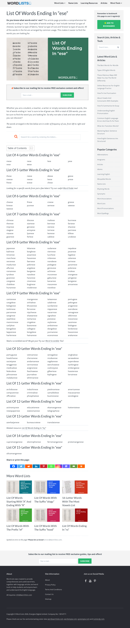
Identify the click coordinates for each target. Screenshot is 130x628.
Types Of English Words (106, 70)
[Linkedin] (36, 466)
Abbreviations (102, 154)
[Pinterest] (43, 466)
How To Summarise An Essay (108, 106)
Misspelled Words (104, 179)
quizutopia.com (83, 619)
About (47, 580)
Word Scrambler (52, 341)
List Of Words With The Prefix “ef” (17, 527)
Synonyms (101, 194)
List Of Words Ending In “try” (34, 428)
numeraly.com (98, 619)
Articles (104, 3)
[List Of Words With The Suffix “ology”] (47, 487)
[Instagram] (58, 466)
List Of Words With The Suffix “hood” (45, 527)
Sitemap (48, 599)
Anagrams (101, 159)
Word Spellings (103, 213)
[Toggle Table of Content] (30, 148)
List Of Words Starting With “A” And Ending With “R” (18, 501)
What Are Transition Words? (108, 126)
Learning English (103, 174)
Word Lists (59, 3)
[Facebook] (13, 466)
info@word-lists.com (24, 595)
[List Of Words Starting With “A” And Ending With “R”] (19, 487)
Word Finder (68, 188)
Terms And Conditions (53, 589)
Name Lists (73, 3)
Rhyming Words (103, 189)
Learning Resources (89, 3)
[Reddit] (28, 466)
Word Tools (115, 3)
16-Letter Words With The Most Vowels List (72, 501)
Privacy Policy (50, 585)
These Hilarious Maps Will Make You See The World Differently (107, 78)
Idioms (99, 169)
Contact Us (49, 594)
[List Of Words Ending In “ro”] (75, 515)
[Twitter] (21, 466)
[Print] (81, 466)
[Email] (73, 466)
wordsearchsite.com (55, 619)
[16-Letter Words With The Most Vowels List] (75, 487)
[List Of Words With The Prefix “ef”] (19, 515)
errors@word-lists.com (53, 540)
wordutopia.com (70, 619)
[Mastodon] (66, 466)
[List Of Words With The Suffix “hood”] (47, 515)
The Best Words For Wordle (107, 65)
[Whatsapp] (51, 466)
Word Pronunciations (105, 208)
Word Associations (104, 199)
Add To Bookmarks (109, 24)
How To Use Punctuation (106, 93)
